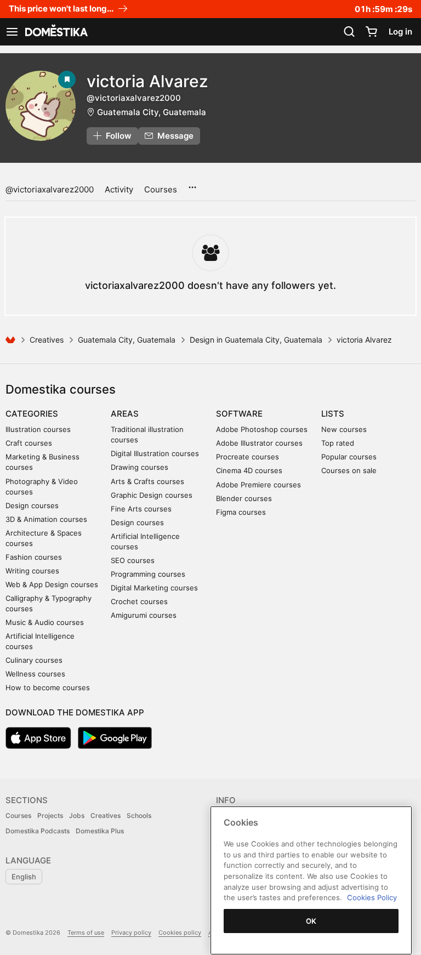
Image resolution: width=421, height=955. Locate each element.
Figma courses (241, 512)
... (192, 184)
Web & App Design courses (51, 584)
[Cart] (371, 32)
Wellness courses (35, 673)
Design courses (32, 505)
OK (311, 921)
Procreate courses (247, 456)
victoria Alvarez (147, 81)
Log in (400, 31)
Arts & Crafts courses (147, 481)
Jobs (76, 815)
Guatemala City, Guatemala (151, 112)
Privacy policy (131, 932)
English (24, 876)
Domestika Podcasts (37, 831)
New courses (344, 429)
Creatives (47, 339)
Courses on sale (349, 470)
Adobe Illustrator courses (259, 443)
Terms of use (85, 932)
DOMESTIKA (55, 32)
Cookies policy (179, 932)
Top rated (337, 443)
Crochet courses (139, 601)
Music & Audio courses (44, 622)
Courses (160, 189)
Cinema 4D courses (249, 470)
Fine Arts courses (141, 508)
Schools (139, 815)
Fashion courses (33, 557)
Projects (50, 815)
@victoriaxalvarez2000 (49, 189)
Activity (119, 189)
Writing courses (32, 570)
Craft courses (28, 443)
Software (239, 413)
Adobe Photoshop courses (262, 429)
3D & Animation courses (46, 519)
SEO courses (133, 560)
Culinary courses (33, 660)
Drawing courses (139, 467)
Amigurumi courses (144, 615)
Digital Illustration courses (155, 453)
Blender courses (244, 498)
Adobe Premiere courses (258, 484)
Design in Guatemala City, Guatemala (256, 339)
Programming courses (148, 574)
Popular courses (349, 456)
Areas (125, 413)
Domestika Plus (100, 831)
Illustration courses (38, 429)
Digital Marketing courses (154, 587)
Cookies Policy (372, 897)
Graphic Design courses (151, 495)
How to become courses (47, 687)
